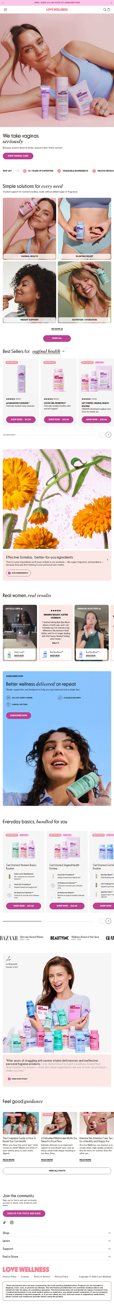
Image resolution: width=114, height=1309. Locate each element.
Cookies (25, 1277)
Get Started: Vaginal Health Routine (95, 404)
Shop (6, 1233)
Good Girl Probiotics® (55, 403)
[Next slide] (108, 435)
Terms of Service (42, 1277)
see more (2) (57, 329)
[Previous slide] (102, 435)
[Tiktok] (5, 1222)
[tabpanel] (57, 396)
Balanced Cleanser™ (18, 403)
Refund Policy (61, 1277)
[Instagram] (11, 1222)
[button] (104, 9)
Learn (6, 1241)
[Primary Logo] (57, 9)
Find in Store (10, 1256)
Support (8, 1248)
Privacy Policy (9, 1277)
